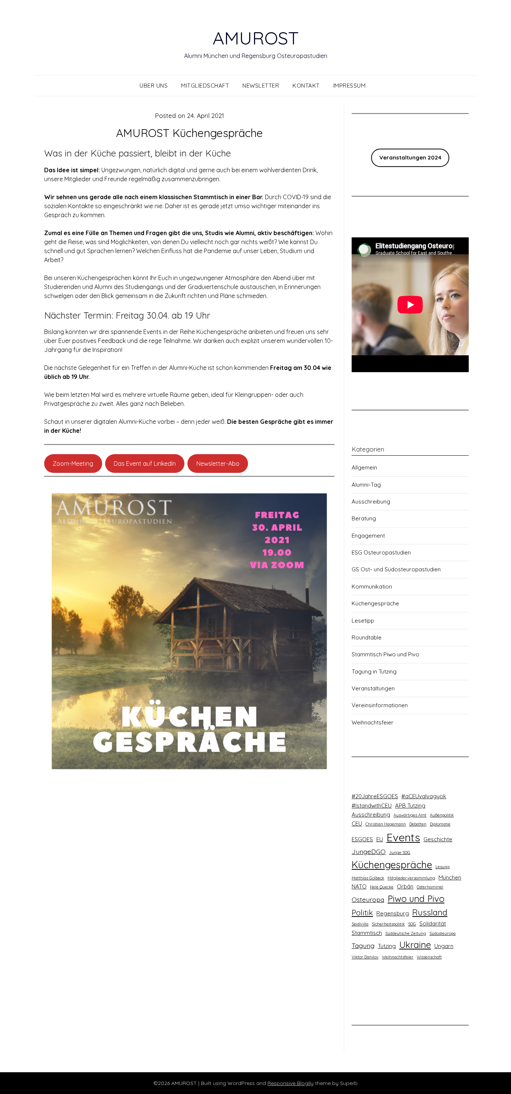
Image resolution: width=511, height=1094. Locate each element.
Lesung (442, 866)
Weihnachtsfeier (373, 722)
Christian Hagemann (385, 824)
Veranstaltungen (373, 688)
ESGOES (362, 839)
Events (403, 837)
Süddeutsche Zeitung (405, 933)
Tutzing (387, 945)
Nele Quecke (382, 887)
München (449, 877)
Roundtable (367, 637)
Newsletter (260, 85)
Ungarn (443, 945)
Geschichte (437, 839)
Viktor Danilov (365, 957)
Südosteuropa (442, 933)
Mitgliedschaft (205, 85)
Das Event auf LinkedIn (145, 463)
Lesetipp (363, 620)
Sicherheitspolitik (388, 924)
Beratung (364, 518)
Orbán (405, 886)
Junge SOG (399, 852)
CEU (357, 823)
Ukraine (415, 944)
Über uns (154, 85)
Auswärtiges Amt (410, 815)
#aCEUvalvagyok (423, 796)
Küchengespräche (375, 603)
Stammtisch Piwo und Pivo (385, 654)
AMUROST (255, 38)
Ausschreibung (371, 501)
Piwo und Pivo (416, 898)
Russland (429, 912)
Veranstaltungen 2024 (410, 157)
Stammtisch (367, 932)
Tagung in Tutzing (374, 671)
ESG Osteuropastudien (381, 552)
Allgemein (364, 467)
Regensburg (392, 913)
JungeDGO (369, 851)
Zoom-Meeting (73, 463)
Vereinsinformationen (380, 705)
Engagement (368, 535)
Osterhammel (430, 887)
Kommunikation (372, 586)
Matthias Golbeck (368, 878)
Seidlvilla (360, 924)
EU (379, 839)
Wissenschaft (429, 957)
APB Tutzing (410, 805)
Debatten (417, 824)
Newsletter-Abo (217, 463)
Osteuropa (368, 899)
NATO (359, 886)
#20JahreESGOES (375, 796)
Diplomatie (440, 824)
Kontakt (306, 85)
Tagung (363, 945)
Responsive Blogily (290, 1083)
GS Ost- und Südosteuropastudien (396, 569)
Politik (362, 912)
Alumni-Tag (366, 484)
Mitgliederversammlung (411, 878)
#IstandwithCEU (372, 805)
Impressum (349, 85)
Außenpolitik (442, 815)
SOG (412, 924)
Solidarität (432, 923)
